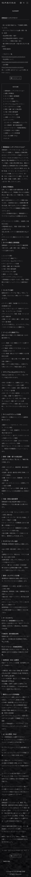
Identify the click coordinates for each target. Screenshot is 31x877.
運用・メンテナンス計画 (11, 117)
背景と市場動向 (8, 93)
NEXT (25, 850)
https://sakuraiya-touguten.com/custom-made (15, 62)
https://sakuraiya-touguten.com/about (13, 67)
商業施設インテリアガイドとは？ (13, 91)
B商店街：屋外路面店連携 (13, 125)
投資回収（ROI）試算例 (11, 130)
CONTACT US (16, 78)
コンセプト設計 (8, 99)
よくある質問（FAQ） (10, 136)
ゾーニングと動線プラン (11, 101)
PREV (5, 850)
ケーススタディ (8, 120)
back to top (6, 861)
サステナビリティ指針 (10, 114)
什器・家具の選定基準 (10, 112)
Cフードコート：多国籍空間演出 (15, 128)
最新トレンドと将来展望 (11, 133)
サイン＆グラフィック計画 (12, 107)
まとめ (6, 138)
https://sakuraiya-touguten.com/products (13, 57)
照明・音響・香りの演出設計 (12, 109)
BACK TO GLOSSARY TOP (15, 850)
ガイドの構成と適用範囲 (11, 96)
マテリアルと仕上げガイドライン (13, 104)
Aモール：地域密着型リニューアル (15, 122)
